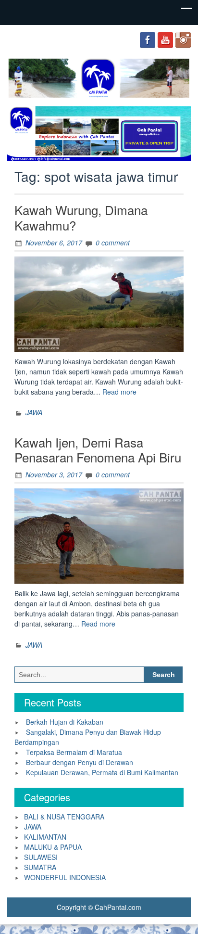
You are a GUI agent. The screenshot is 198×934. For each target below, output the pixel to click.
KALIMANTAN (45, 837)
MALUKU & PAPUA (53, 847)
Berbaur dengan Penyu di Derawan (79, 762)
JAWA (33, 412)
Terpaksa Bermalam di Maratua (74, 752)
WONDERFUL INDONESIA (65, 877)
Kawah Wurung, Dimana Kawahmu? (81, 217)
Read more (119, 392)
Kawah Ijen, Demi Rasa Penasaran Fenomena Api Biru (97, 449)
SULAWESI (41, 857)
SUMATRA (40, 867)
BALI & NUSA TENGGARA (64, 816)
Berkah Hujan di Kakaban (64, 722)
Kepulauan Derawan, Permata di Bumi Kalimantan (102, 772)
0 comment (113, 242)
